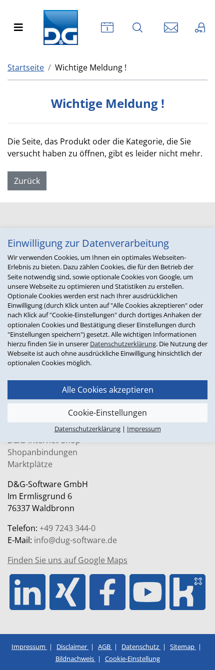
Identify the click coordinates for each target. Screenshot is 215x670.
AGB (105, 646)
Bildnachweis (76, 658)
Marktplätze (30, 464)
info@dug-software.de (75, 540)
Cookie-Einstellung (132, 658)
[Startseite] (63, 27)
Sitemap (183, 646)
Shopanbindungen (43, 452)
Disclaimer (72, 646)
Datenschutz (141, 646)
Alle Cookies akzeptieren (108, 389)
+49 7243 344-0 (68, 528)
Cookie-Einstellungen (107, 412)
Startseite (26, 67)
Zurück (27, 180)
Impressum (29, 646)
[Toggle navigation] (19, 27)
